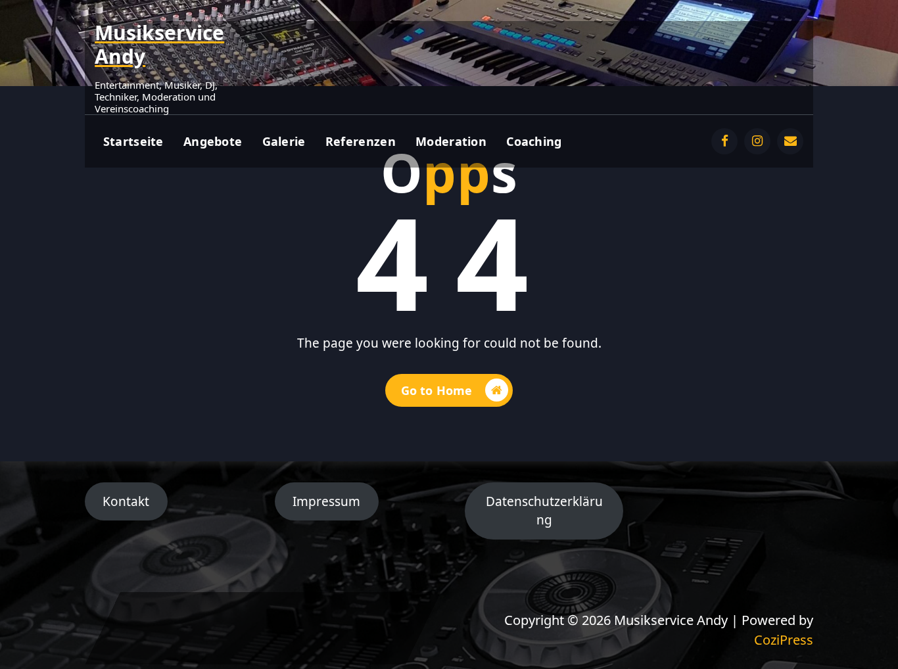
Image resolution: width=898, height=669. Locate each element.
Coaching (533, 141)
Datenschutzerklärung (544, 511)
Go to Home (437, 390)
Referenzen (360, 141)
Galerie (284, 141)
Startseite (133, 141)
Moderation (450, 141)
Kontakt (126, 501)
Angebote (212, 141)
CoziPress (783, 640)
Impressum (326, 501)
